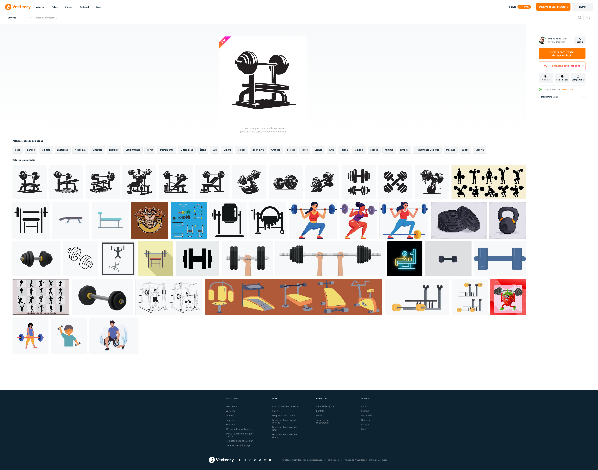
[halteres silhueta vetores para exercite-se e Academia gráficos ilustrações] (286, 182)
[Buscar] (580, 17)
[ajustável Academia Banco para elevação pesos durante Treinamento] (110, 220)
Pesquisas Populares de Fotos (284, 428)
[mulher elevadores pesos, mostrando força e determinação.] (30, 336)
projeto (291, 149)
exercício (114, 149)
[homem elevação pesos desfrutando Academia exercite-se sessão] (69, 336)
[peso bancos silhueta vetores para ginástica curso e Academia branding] (103, 182)
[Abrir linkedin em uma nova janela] (250, 460)
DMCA (275, 410)
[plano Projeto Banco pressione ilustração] (155, 258)
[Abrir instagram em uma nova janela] (245, 460)
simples (404, 149)
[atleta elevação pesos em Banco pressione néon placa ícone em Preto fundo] (404, 258)
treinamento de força (427, 149)
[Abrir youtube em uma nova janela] (270, 460)
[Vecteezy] (18, 7)
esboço (374, 149)
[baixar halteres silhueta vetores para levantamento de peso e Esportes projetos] (249, 182)
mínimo (389, 149)
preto (305, 149)
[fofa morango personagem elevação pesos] (508, 297)
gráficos (275, 149)
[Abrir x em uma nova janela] (265, 460)
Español (365, 410)
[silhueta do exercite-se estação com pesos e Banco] (267, 220)
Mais (98, 6)
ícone (203, 149)
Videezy (230, 415)
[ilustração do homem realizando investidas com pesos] (114, 336)
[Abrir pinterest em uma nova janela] (255, 460)
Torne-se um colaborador (322, 421)
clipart (227, 149)
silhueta (46, 149)
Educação (231, 424)
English (365, 406)
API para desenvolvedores (239, 429)
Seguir (580, 42)
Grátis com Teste (562, 53)
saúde (465, 149)
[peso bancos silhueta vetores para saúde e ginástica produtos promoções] (176, 182)
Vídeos (68, 6)
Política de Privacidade (354, 459)
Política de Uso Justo (377, 459)
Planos (512, 6)
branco (318, 149)
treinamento (167, 149)
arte (331, 149)
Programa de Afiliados (283, 415)
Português (366, 415)
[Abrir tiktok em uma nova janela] (260, 460)
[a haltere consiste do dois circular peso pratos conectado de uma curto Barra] (448, 258)
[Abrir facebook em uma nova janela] (240, 460)
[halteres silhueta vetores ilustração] (322, 182)
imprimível (258, 149)
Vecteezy (230, 410)
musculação (186, 149)
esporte (479, 149)
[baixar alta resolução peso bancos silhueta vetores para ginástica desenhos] (66, 182)
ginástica (97, 149)
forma (344, 149)
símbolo (359, 149)
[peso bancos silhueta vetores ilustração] (212, 182)
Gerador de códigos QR (238, 445)
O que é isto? (567, 89)
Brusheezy (231, 406)
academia (80, 149)
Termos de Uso (335, 459)
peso (17, 149)
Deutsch (365, 419)
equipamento (133, 149)
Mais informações (549, 97)
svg (215, 149)
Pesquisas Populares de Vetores (284, 421)
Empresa (230, 419)
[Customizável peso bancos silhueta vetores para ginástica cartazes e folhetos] (30, 182)
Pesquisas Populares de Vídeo (284, 436)
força (150, 149)
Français (365, 424)
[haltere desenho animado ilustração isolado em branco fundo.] (500, 258)
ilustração (62, 149)
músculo (450, 149)
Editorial (84, 6)
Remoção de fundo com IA (239, 440)
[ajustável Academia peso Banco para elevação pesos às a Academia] (70, 220)
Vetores (40, 6)
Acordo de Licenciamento (285, 406)
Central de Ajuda (325, 406)
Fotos (54, 6)
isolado (242, 149)
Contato (320, 410)
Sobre (319, 415)
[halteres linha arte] (80, 258)
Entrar (582, 6)
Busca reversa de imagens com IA (240, 435)
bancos (31, 149)
